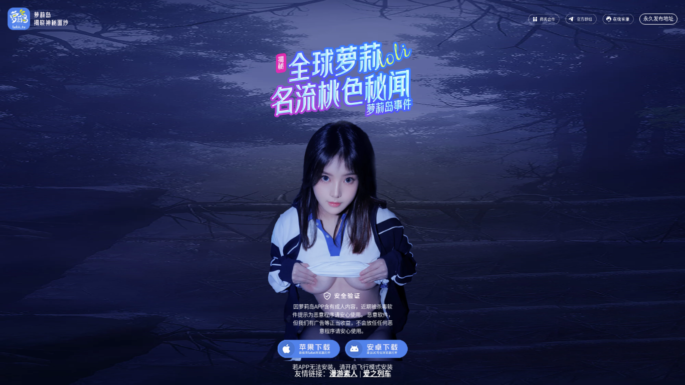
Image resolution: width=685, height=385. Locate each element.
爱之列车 (377, 373)
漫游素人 (343, 373)
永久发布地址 (658, 19)
